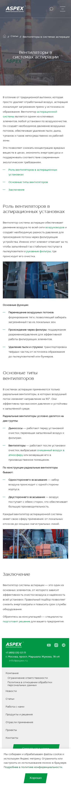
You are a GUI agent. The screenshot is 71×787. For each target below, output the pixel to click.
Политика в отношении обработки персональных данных (30, 684)
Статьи (10, 699)
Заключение (16, 189)
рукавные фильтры (38, 251)
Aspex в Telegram (65, 645)
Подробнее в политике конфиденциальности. (33, 767)
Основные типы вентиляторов (28, 182)
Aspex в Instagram (57, 645)
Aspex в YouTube (50, 645)
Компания (12, 673)
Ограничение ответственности (28, 678)
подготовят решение (16, 621)
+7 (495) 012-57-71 (16, 652)
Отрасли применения (19, 722)
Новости (11, 691)
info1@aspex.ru (18, 660)
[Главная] (4, 36)
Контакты (12, 738)
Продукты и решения (19, 714)
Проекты (11, 730)
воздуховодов (54, 227)
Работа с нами (15, 706)
